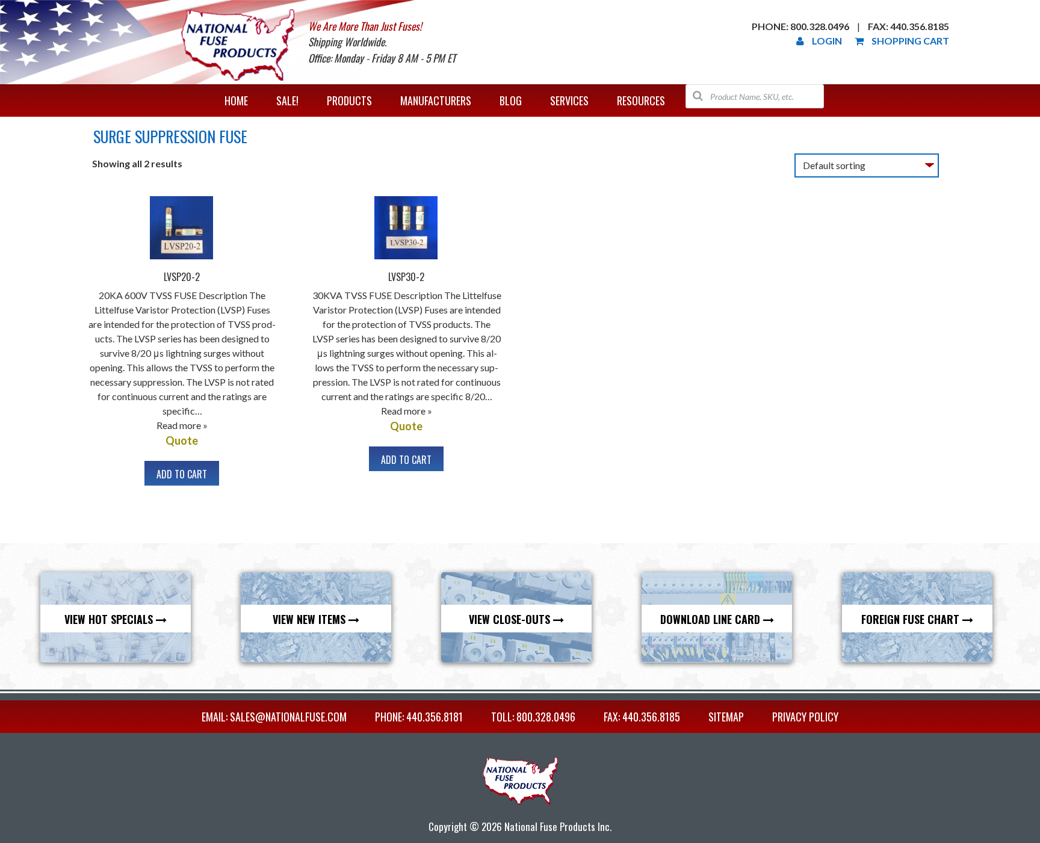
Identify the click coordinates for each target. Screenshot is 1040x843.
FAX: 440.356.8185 (642, 716)
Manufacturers (435, 100)
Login (827, 40)
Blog (511, 100)
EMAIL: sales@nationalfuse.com (274, 716)
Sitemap (726, 716)
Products (349, 100)
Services (569, 100)
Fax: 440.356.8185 (908, 26)
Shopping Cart (910, 40)
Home (236, 100)
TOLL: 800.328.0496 (533, 716)
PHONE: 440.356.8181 (419, 716)
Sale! (287, 100)
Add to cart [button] (181, 474)
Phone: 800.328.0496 (800, 26)
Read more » (182, 425)
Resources (641, 100)
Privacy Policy (805, 716)
